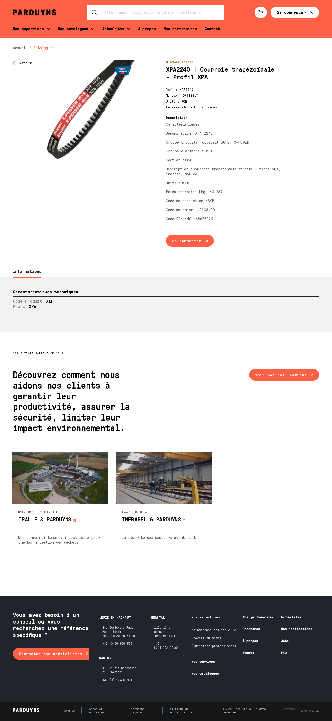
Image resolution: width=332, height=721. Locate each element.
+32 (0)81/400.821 (117, 680)
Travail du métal (206, 638)
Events (248, 653)
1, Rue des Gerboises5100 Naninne (119, 670)
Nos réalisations (296, 629)
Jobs (285, 641)
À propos (250, 641)
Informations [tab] (27, 271)
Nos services (203, 661)
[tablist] (166, 272)
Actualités (291, 617)
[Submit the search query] (94, 12)
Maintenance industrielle (214, 630)
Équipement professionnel (214, 646)
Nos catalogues (205, 673)
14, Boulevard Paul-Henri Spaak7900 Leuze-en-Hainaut (120, 631)
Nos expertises (206, 617)
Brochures (251, 629)
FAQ (284, 653)
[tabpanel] (166, 304)
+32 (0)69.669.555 (117, 643)
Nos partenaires (258, 617)
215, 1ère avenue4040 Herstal (164, 631)
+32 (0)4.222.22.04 (166, 645)
